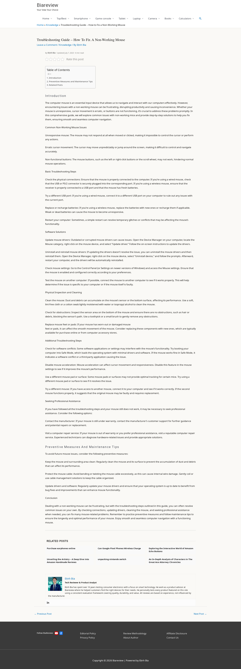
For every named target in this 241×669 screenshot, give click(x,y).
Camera (152, 18)
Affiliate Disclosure (177, 633)
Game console (103, 18)
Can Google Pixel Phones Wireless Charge (119, 548)
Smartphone (81, 18)
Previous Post (43, 613)
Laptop (137, 18)
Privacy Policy (87, 637)
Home (45, 18)
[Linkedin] (48, 602)
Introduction (55, 77)
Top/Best (61, 18)
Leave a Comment (47, 44)
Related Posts (56, 84)
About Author (130, 637)
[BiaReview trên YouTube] (56, 633)
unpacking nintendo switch (112, 559)
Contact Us (173, 637)
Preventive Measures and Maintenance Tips (71, 81)
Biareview (47, 5)
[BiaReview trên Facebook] (61, 633)
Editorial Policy (88, 633)
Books (168, 18)
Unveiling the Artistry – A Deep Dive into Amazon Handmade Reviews (68, 560)
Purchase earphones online (61, 548)
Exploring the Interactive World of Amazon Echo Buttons (171, 550)
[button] (200, 18)
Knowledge (52, 24)
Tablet (122, 18)
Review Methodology (134, 633)
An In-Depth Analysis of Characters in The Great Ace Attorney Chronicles (170, 560)
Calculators (185, 18)
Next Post (200, 613)
